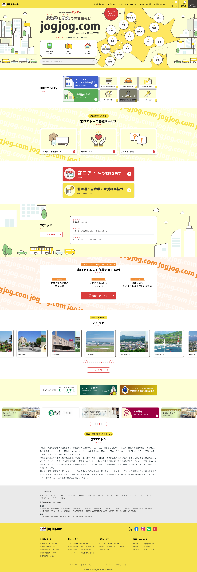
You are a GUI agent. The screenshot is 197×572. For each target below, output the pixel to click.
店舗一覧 (135, 544)
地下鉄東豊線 (65, 508)
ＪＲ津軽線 (54, 516)
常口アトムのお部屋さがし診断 (109, 544)
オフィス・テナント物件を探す (78, 544)
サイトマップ (126, 565)
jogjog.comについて (150, 544)
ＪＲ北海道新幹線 (77, 511)
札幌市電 (87, 511)
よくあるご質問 (104, 550)
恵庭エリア (82, 495)
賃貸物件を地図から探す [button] (48, 547)
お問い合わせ (137, 550)
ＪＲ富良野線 (147, 508)
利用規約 (118, 565)
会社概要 (147, 547)
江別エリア (62, 495)
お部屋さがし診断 (145, 4)
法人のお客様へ (86, 550)
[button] (49, 48)
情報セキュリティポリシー (88, 565)
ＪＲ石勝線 (115, 508)
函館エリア (56, 498)
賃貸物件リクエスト (160, 4)
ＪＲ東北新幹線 (65, 516)
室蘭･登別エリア (45, 498)
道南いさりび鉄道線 (129, 511)
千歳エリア (91, 495)
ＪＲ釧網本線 (65, 511)
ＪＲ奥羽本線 (44, 516)
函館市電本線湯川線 (115, 511)
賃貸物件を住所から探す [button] (48, 553)
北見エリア (129, 495)
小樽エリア (53, 495)
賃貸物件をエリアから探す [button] (48, 544)
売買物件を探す (73, 547)
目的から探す (112, 4)
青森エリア (65, 498)
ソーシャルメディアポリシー (106, 565)
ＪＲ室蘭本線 (86, 508)
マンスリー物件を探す (88, 547)
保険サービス (124, 547)
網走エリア (138, 495)
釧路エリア (119, 495)
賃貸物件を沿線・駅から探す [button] (49, 550)
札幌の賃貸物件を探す (47, 556)
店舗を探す (133, 4)
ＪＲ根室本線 (96, 508)
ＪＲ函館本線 (75, 508)
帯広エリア (110, 495)
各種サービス (123, 4)
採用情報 (135, 547)
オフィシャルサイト (150, 550)
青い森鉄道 (88, 516)
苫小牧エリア (148, 495)
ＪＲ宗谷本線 (44, 511)
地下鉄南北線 (44, 508)
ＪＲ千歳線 (106, 508)
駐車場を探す (72, 550)
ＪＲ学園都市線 (136, 508)
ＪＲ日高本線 (125, 508)
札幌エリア (43, 495)
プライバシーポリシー (73, 565)
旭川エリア (101, 495)
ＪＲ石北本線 (54, 511)
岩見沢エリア (72, 495)
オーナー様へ (72, 553)
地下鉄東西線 (54, 508)
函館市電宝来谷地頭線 (99, 511)
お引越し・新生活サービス (108, 547)
